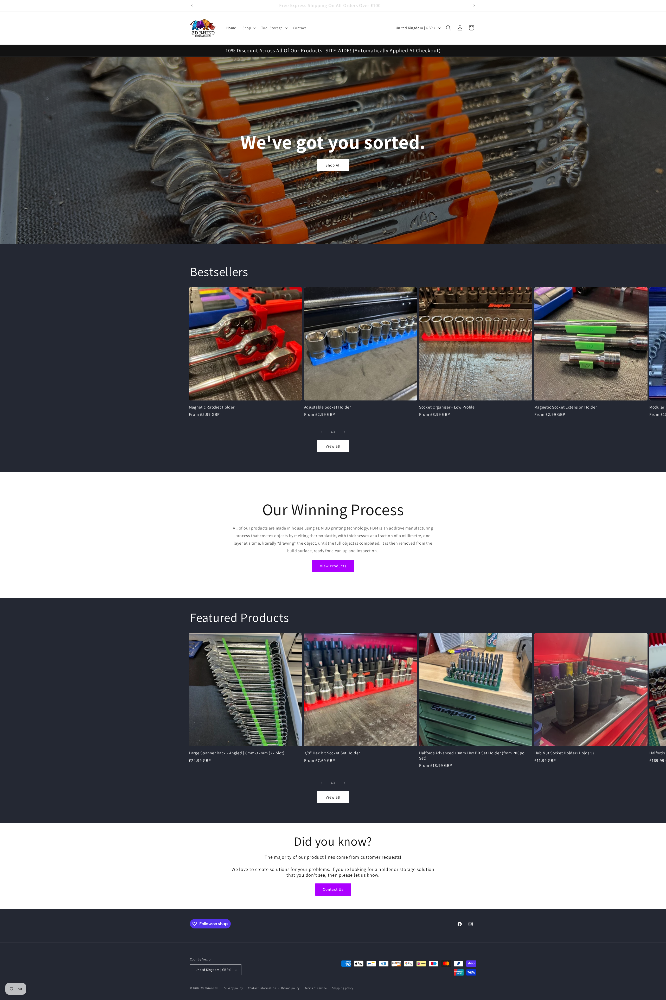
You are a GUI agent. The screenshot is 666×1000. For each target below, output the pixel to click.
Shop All (333, 164)
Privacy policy (233, 988)
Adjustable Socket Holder (327, 407)
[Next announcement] (474, 5)
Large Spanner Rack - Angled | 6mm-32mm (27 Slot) (237, 752)
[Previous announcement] (191, 5)
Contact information (262, 988)
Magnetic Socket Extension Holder (565, 407)
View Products (333, 565)
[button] (248, 27)
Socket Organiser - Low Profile (447, 407)
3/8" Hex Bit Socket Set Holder (332, 752)
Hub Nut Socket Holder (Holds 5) (564, 752)
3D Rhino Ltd (209, 988)
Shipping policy (343, 988)
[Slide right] (344, 431)
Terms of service (316, 988)
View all (333, 446)
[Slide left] (321, 431)
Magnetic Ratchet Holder (212, 407)
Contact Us (333, 889)
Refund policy (290, 988)
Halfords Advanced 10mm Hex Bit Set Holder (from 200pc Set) (471, 755)
